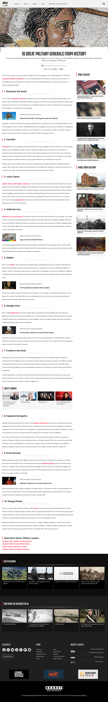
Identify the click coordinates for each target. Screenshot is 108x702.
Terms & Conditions (58, 656)
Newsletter (39, 651)
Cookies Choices (7, 656)
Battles (61, 69)
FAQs (37, 659)
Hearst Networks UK (31, 695)
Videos (34, 4)
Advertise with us (41, 654)
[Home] (5, 4)
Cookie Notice (40, 656)
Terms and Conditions (80, 695)
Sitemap (55, 654)
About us (39, 649)
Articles (16, 4)
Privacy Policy (56, 651)
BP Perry (55, 69)
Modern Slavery (57, 659)
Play (42, 4)
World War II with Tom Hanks (58, 4)
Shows (26, 4)
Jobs (54, 649)
